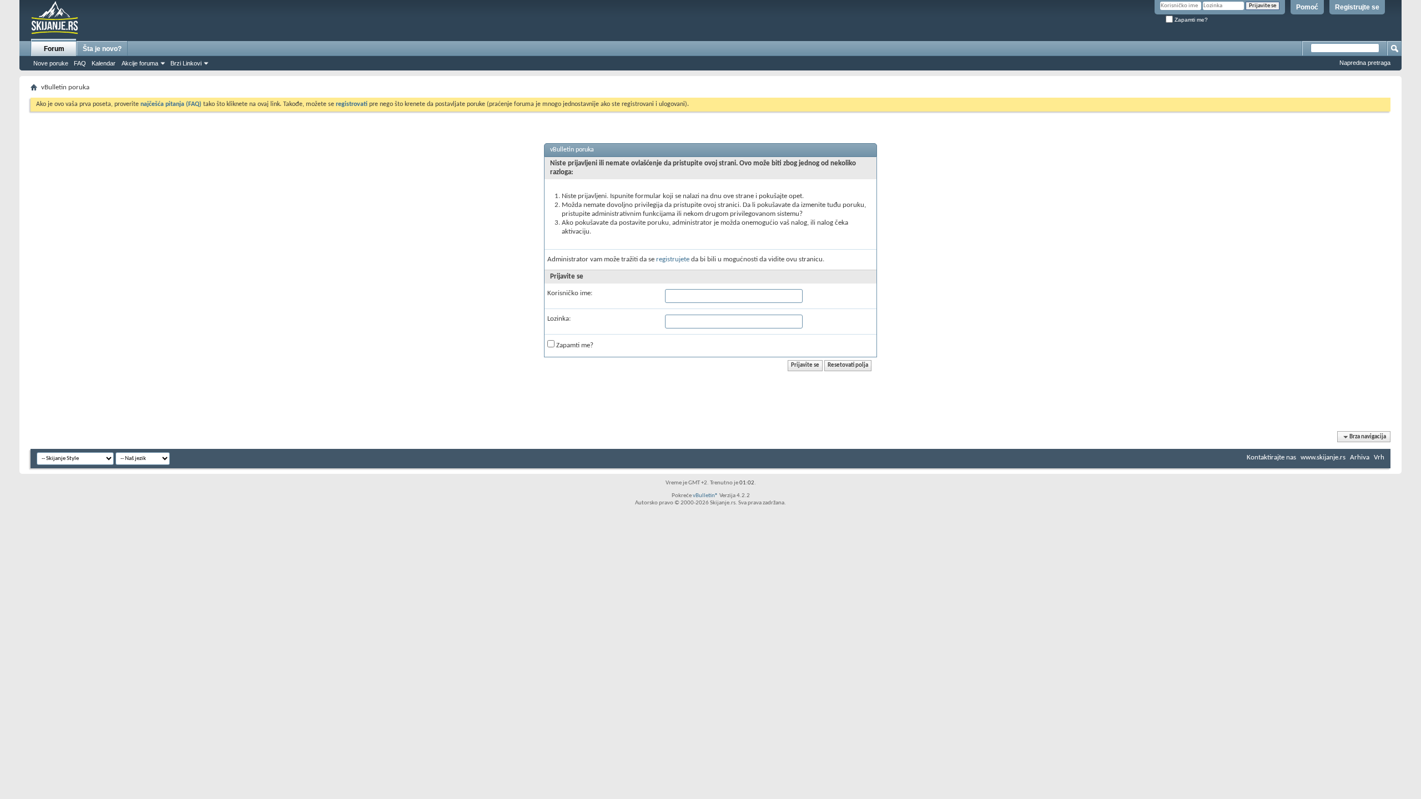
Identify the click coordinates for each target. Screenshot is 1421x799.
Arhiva (1359, 457)
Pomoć (1307, 7)
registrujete (672, 259)
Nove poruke (50, 63)
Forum (54, 49)
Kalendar (103, 63)
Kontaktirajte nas (1271, 457)
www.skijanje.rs (1323, 457)
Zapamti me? (1190, 20)
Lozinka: (559, 318)
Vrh (1379, 457)
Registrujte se (1357, 7)
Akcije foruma (140, 63)
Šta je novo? (102, 49)
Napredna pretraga (1364, 62)
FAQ (80, 63)
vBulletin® (705, 496)
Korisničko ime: (569, 293)
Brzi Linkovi (185, 63)
